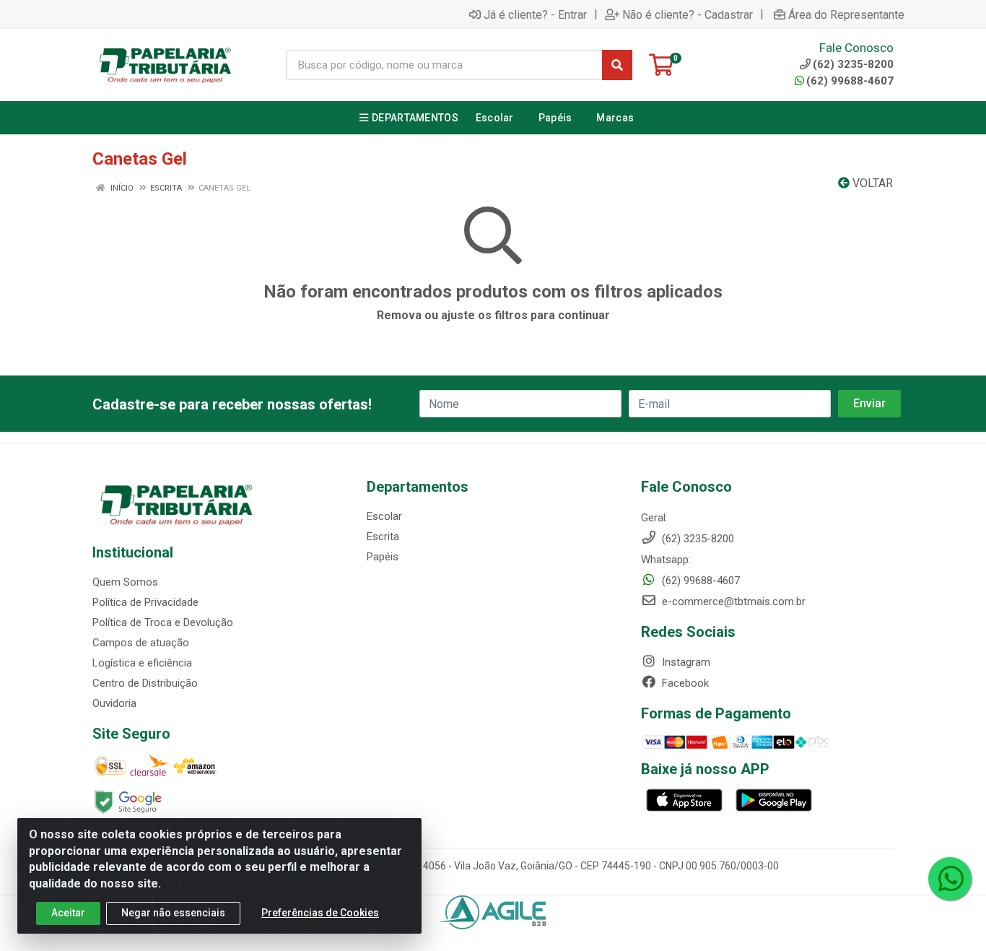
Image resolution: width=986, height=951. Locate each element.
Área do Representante (846, 14)
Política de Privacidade (145, 602)
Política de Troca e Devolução (162, 622)
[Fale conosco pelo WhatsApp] (950, 878)
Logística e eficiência (142, 662)
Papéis (382, 556)
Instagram (684, 662)
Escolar (384, 516)
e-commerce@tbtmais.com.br (732, 601)
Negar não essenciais (173, 913)
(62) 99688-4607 (850, 80)
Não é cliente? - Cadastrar (687, 14)
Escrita (383, 536)
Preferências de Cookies (320, 913)
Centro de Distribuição (145, 683)
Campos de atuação (140, 642)
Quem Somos (125, 582)
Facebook (684, 683)
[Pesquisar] (617, 65)
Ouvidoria (114, 703)
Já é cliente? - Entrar (535, 14)
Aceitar (68, 913)
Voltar (871, 183)
